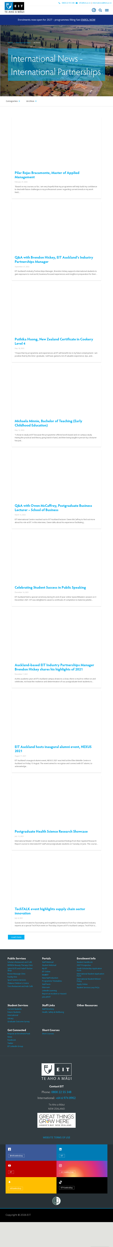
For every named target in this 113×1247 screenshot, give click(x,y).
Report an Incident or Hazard (54, 993)
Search (100, 10)
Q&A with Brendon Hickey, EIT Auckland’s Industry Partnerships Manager (54, 259)
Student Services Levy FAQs (88, 987)
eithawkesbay (15, 1188)
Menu (107, 10)
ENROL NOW (88, 19)
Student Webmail (49, 965)
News (10, 1037)
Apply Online (82, 984)
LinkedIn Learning (49, 990)
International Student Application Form (90, 975)
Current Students (14, 1009)
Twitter (10, 1043)
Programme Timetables (52, 981)
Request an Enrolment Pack (19, 1033)
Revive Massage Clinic (16, 974)
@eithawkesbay (16, 1155)
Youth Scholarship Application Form (89, 969)
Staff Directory (48, 1009)
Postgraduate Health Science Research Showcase (51, 831)
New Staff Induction (50, 978)
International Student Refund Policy (88, 980)
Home (10, 42)
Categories (12, 101)
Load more (16, 937)
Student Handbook (85, 962)
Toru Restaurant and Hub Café (20, 986)
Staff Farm (46, 984)
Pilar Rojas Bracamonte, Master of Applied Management (47, 174)
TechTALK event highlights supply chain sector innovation (50, 910)
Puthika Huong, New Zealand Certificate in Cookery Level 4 (54, 341)
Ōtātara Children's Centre (18, 983)
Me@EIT (45, 975)
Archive (30, 101)
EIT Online (46, 971)
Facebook (12, 1040)
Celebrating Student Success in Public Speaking (50, 587)
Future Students (14, 1012)
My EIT (44, 968)
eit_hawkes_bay (67, 1172)
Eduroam (46, 987)
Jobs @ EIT (46, 997)
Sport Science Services (17, 980)
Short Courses (48, 1033)
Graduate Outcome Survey (19, 1021)
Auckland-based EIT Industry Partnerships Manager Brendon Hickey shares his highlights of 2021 (54, 666)
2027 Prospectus (84, 965)
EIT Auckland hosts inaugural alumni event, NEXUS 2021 (53, 748)
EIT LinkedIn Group (15, 1046)
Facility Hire (12, 977)
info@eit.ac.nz (85, 3)
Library (10, 1018)
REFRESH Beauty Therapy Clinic (20, 965)
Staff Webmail (48, 962)
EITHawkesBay (67, 1187)
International (13, 1015)
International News (23, 42)
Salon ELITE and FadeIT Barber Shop (20, 969)
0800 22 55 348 (68, 3)
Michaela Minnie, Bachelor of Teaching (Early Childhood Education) (48, 423)
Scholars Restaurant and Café (20, 962)
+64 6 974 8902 (66, 1097)
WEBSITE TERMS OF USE (56, 1137)
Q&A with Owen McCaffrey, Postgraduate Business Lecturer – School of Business (53, 507)
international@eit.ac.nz (102, 3)
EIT (62, 1155)
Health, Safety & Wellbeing (53, 1012)
